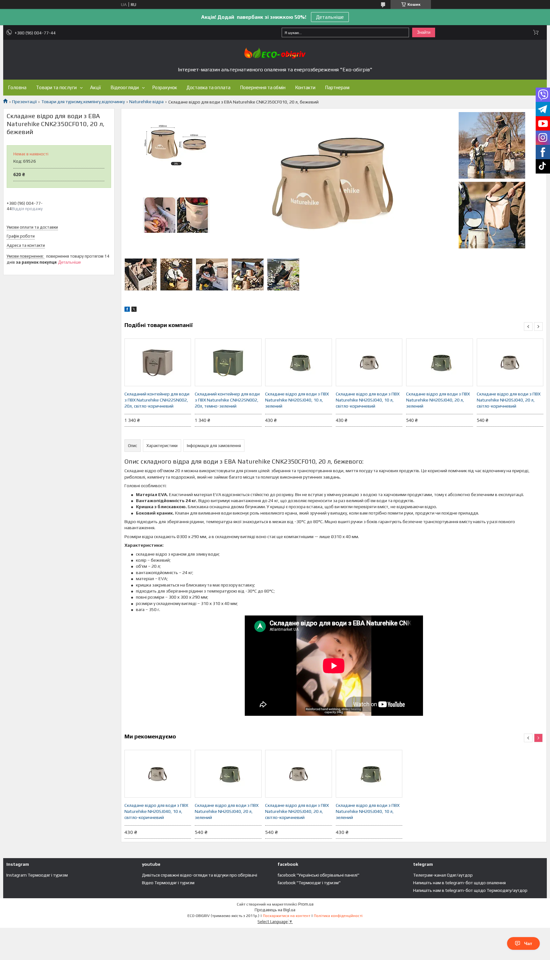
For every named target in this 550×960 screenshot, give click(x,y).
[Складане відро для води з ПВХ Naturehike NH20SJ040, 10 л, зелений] (298, 362)
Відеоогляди (124, 87)
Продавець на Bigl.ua (275, 909)
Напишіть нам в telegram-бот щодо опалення (459, 882)
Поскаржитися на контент (286, 916)
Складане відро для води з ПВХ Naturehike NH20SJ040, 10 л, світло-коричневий (367, 400)
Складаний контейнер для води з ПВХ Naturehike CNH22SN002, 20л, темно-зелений (227, 400)
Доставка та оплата (208, 87)
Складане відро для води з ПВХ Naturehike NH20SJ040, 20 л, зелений (438, 400)
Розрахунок (164, 87)
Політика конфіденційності (338, 916)
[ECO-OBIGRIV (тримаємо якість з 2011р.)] (275, 53)
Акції (95, 87)
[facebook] (127, 310)
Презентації (24, 101)
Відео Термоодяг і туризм (168, 882)
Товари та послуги (56, 87)
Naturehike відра (146, 101)
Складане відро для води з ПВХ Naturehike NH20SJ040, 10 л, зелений (297, 400)
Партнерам (337, 87)
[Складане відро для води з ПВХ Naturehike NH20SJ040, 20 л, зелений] (439, 362)
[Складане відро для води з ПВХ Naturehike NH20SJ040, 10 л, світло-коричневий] (369, 362)
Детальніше (330, 17)
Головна (17, 87)
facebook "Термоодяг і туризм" (309, 882)
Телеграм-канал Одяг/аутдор (443, 875)
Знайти (423, 32)
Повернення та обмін (263, 87)
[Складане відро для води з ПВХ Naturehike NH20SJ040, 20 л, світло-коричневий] (510, 362)
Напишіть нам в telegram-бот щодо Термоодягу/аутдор (470, 890)
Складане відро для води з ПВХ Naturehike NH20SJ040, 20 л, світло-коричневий (508, 400)
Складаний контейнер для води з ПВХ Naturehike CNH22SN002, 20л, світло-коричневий (156, 400)
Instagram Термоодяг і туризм (37, 875)
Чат (528, 943)
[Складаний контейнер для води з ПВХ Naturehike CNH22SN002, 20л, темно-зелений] (228, 362)
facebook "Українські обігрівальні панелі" (318, 875)
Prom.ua (306, 904)
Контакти (305, 87)
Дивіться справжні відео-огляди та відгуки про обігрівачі (199, 875)
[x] (134, 310)
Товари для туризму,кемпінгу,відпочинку (83, 101)
